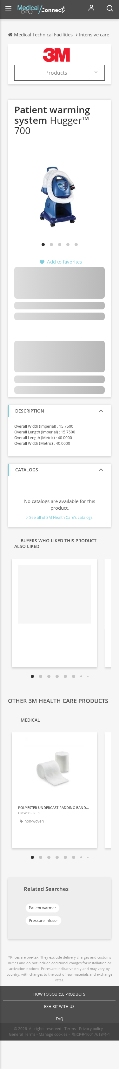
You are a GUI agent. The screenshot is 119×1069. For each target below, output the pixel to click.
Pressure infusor (43, 920)
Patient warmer (42, 908)
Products (56, 72)
